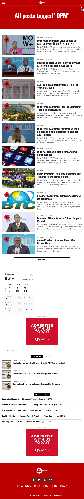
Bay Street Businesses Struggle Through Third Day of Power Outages (28, 416)
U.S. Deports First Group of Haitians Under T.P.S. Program (24, 410)
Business (37, 486)
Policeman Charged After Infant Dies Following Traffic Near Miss (26, 405)
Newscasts (63, 486)
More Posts (42, 260)
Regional (28, 486)
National (20, 486)
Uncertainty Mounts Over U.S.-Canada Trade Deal (21, 399)
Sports (54, 486)
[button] (8, 288)
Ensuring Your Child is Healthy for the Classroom (21, 422)
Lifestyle (46, 486)
